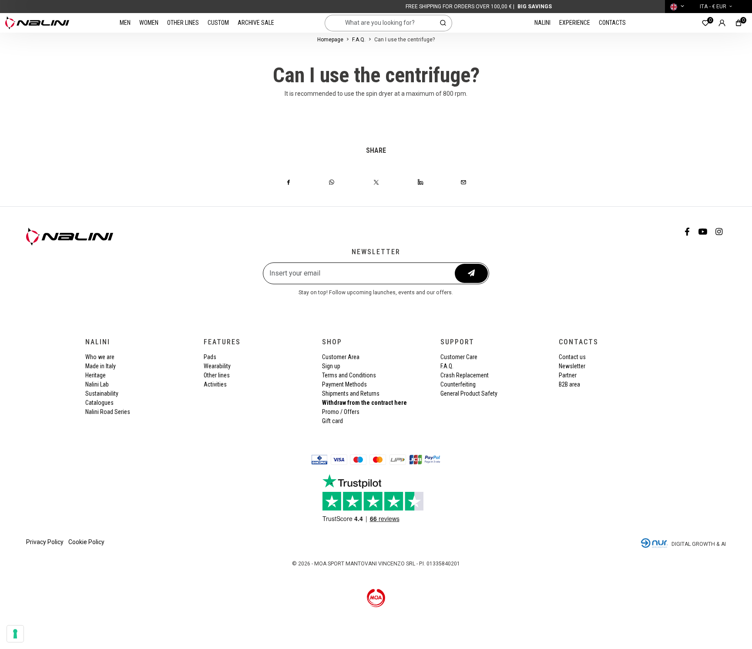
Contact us (572, 356)
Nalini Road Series (107, 411)
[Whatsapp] (332, 181)
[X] (376, 181)
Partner (568, 375)
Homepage (330, 40)
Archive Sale (256, 22)
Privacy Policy (45, 541)
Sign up (331, 366)
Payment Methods (344, 384)
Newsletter (572, 366)
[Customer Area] (722, 22)
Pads (210, 356)
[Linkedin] (420, 181)
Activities (215, 384)
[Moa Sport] (376, 597)
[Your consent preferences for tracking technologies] (15, 633)
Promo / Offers (340, 411)
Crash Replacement (464, 375)
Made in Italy (100, 366)
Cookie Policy (86, 541)
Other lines (183, 22)
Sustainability (101, 393)
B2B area (569, 384)
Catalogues (99, 402)
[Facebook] (288, 181)
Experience (574, 22)
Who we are (99, 356)
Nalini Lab (97, 384)
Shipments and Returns (350, 393)
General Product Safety (468, 393)
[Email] (463, 181)
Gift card (332, 420)
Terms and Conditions (349, 375)
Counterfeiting (458, 384)
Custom (218, 22)
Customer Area (340, 356)
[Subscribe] (471, 273)
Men (125, 22)
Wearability (217, 366)
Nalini (542, 22)
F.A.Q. (359, 40)
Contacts (612, 22)
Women (148, 22)
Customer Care (458, 356)
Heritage (95, 375)
